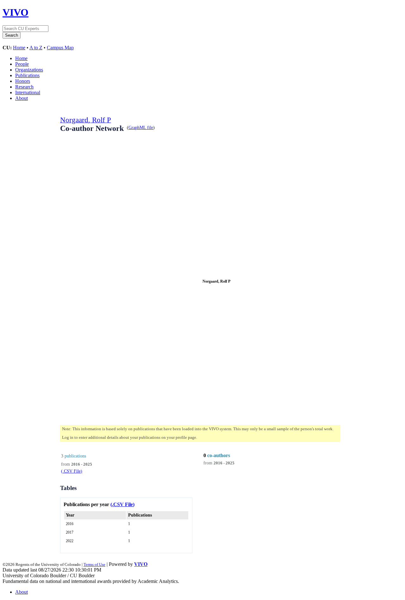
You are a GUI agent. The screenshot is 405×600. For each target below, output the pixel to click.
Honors (22, 81)
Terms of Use (94, 564)
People (22, 64)
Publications (27, 75)
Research (24, 86)
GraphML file (140, 127)
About (21, 98)
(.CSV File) (71, 471)
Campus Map (60, 47)
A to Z (35, 47)
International (27, 92)
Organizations (29, 69)
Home (19, 47)
